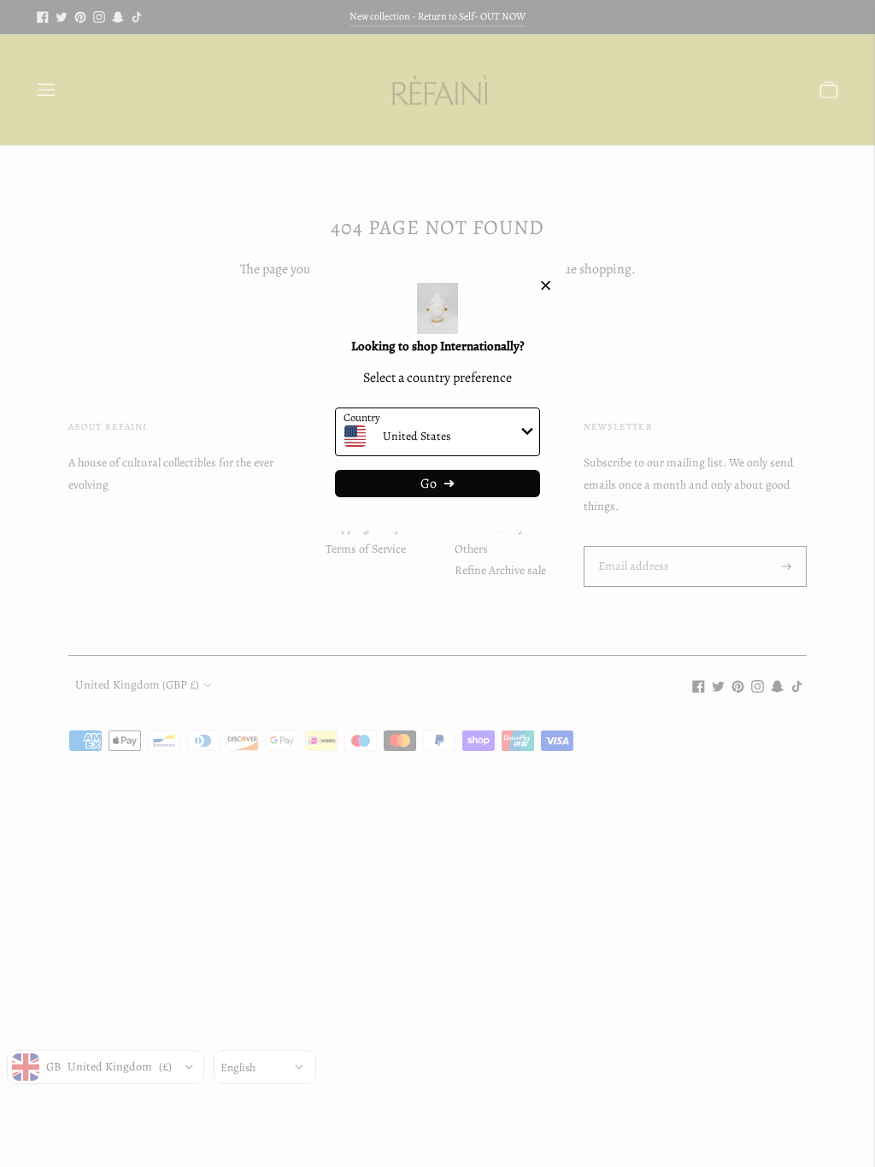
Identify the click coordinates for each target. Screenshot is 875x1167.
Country (362, 417)
